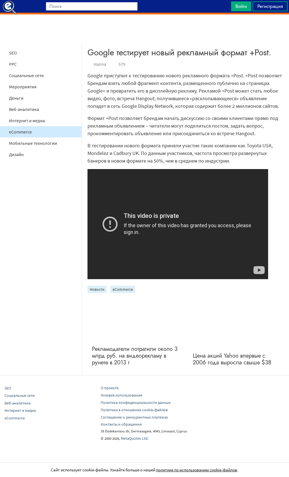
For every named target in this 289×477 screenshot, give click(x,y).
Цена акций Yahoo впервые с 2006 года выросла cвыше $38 (232, 359)
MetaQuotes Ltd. (134, 438)
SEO (13, 53)
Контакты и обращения (121, 424)
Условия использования (121, 395)
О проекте (110, 387)
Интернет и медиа (27, 120)
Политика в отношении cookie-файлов (134, 409)
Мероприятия (22, 86)
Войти (241, 6)
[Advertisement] (144, 28)
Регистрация (270, 6)
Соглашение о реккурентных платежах (134, 417)
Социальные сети (26, 75)
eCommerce (20, 132)
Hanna (100, 64)
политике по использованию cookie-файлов (196, 469)
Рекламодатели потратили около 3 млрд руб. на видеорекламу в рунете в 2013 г (135, 356)
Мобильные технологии (33, 143)
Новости (97, 289)
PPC (13, 64)
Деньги (16, 98)
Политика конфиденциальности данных (135, 402)
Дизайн (16, 154)
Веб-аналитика (24, 109)
